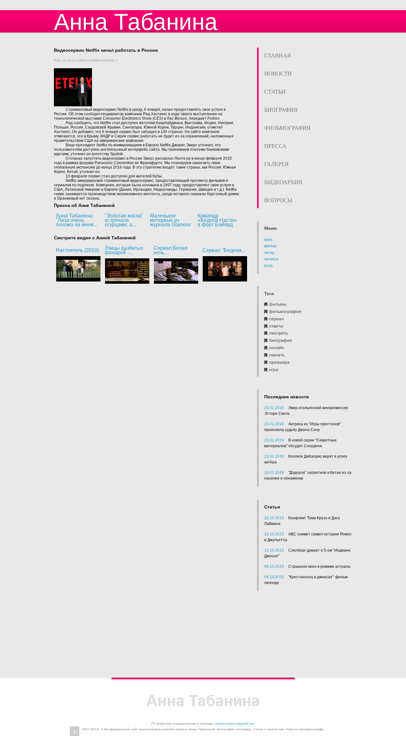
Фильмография (287, 128)
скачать (277, 355)
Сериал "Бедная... (223, 250)
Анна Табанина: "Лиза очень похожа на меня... (76, 220)
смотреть (278, 333)
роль (268, 265)
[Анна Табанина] (203, 701)
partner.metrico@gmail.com (235, 723)
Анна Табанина (136, 21)
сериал (276, 318)
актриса (271, 259)
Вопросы (278, 200)
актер (269, 252)
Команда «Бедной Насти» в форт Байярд (217, 220)
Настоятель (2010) (77, 250)
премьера (279, 362)
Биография (281, 110)
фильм (270, 246)
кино (268, 239)
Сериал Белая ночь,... (170, 250)
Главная (277, 55)
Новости (278, 73)
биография (280, 340)
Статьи (274, 92)
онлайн (276, 347)
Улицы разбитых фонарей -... (124, 250)
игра (273, 369)
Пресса (275, 146)
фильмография (285, 311)
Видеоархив (283, 182)
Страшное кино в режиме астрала (319, 566)
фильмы (277, 304)
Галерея (276, 164)
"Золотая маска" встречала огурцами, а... (124, 220)
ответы (276, 326)
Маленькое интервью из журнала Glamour (170, 220)
